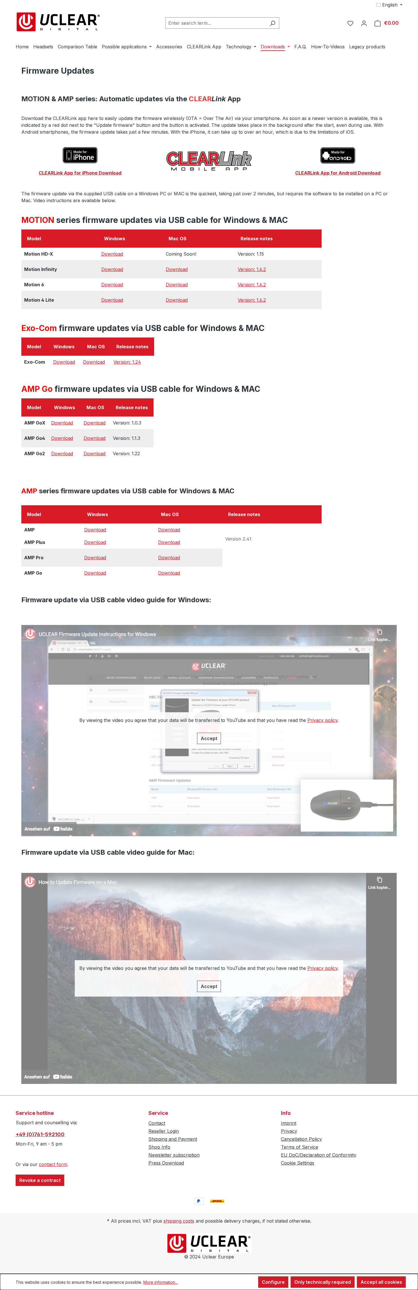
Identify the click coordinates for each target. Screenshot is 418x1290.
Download (112, 254)
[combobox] (215, 23)
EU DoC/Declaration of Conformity (318, 1155)
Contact (156, 1123)
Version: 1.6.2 (252, 269)
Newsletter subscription (174, 1155)
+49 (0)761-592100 (40, 1134)
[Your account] (364, 23)
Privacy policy (322, 720)
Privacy (289, 1131)
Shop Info (159, 1147)
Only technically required (322, 1282)
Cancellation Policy (301, 1139)
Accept (209, 738)
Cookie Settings (297, 1163)
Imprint (288, 1123)
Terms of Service (299, 1147)
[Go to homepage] (58, 22)
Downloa (94, 573)
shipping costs (179, 1221)
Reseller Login (163, 1131)
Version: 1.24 (127, 362)
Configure (273, 1282)
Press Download (166, 1163)
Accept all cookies (381, 1282)
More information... (160, 1282)
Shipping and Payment (172, 1139)
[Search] (272, 23)
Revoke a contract (40, 1180)
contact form (53, 1164)
